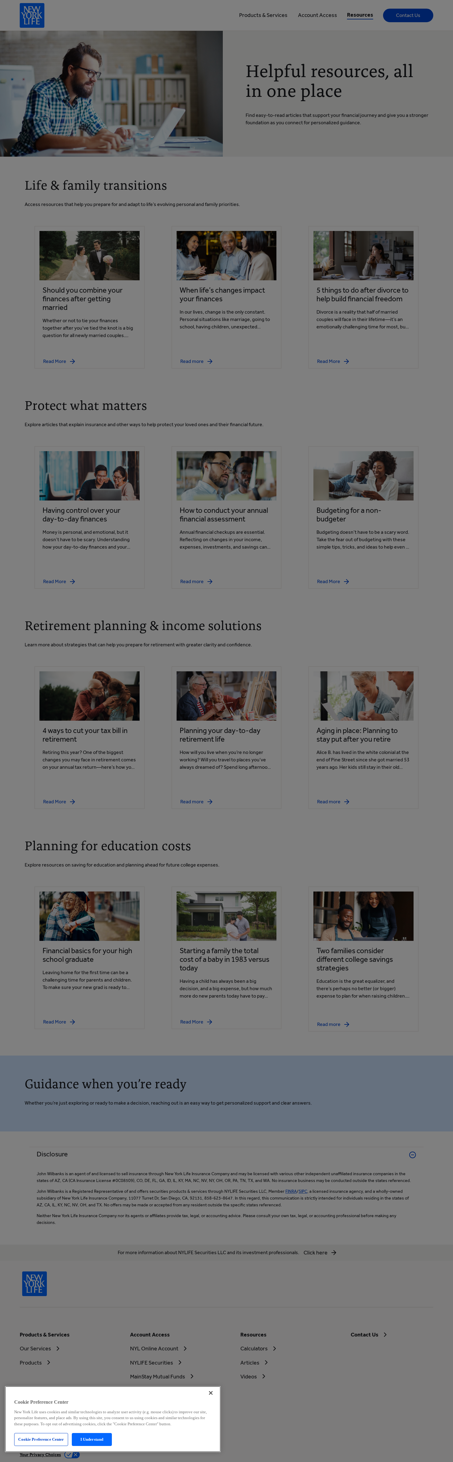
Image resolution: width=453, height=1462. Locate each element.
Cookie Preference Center (41, 1439)
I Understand (92, 1439)
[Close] (211, 1393)
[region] (113, 1419)
